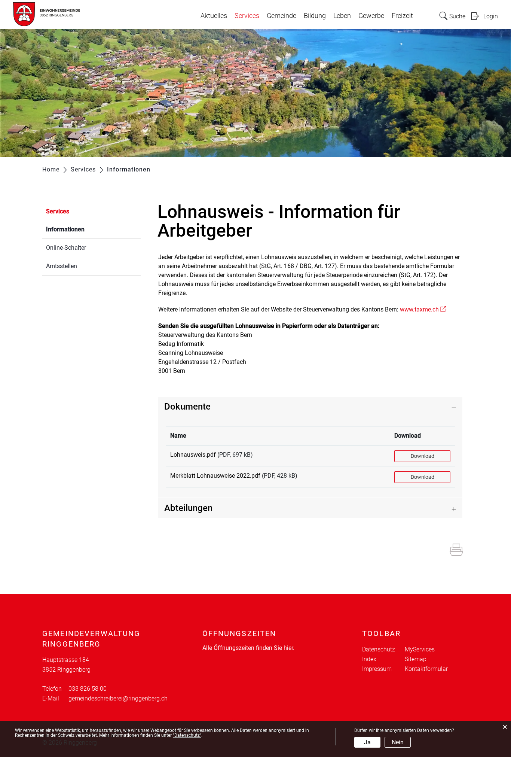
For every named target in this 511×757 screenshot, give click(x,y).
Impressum (377, 668)
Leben (342, 15)
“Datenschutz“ (187, 735)
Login (490, 16)
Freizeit (402, 15)
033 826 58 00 (87, 688)
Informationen (83, 229)
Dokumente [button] (187, 406)
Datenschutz (378, 649)
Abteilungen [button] (188, 508)
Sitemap (415, 659)
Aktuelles (214, 15)
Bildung (315, 15)
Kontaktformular (426, 668)
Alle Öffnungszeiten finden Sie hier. (248, 647)
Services (247, 15)
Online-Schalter (66, 247)
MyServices (420, 649)
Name (178, 435)
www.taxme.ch (423, 309)
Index (369, 659)
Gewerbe (371, 15)
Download (407, 435)
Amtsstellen (61, 266)
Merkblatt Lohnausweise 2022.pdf (215, 475)
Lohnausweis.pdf (193, 454)
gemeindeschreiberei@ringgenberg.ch (118, 698)
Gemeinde (281, 15)
